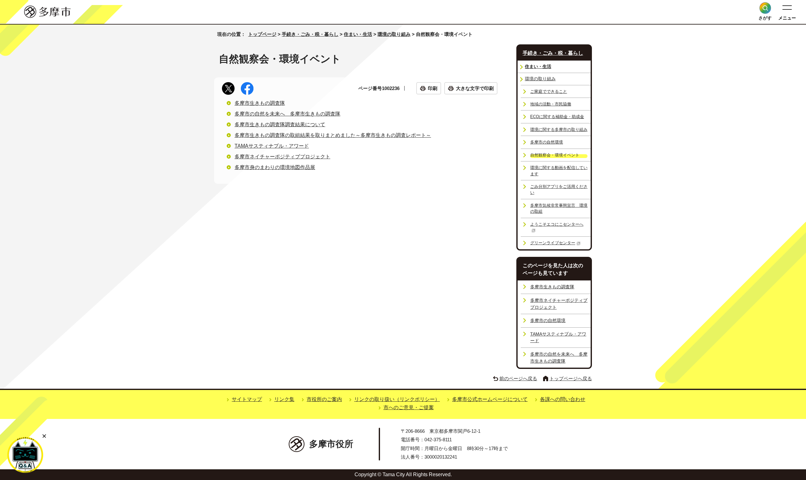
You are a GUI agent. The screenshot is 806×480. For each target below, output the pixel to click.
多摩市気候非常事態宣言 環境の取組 (558, 208)
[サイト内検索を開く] (765, 8)
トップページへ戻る (570, 378)
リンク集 (284, 399)
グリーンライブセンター (552, 242)
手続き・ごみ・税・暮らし (310, 34)
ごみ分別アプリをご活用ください (558, 189)
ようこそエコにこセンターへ (556, 224)
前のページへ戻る (518, 378)
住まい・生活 (358, 34)
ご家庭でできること (548, 91)
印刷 (432, 88)
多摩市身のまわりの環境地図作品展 (275, 167)
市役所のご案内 (324, 399)
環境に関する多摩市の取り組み (558, 129)
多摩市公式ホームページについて (490, 399)
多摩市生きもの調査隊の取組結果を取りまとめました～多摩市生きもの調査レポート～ (333, 135)
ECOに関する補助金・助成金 (557, 116)
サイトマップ (247, 399)
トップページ (262, 34)
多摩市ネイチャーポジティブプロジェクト (282, 156)
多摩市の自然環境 (546, 142)
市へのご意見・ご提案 (408, 407)
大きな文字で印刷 (475, 88)
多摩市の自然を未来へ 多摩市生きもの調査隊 (287, 113)
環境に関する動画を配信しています (558, 170)
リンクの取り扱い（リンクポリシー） (397, 399)
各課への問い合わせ (562, 399)
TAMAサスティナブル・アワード (272, 146)
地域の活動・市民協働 (550, 104)
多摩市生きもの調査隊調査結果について (280, 124)
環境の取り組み (394, 34)
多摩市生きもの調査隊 (260, 103)
